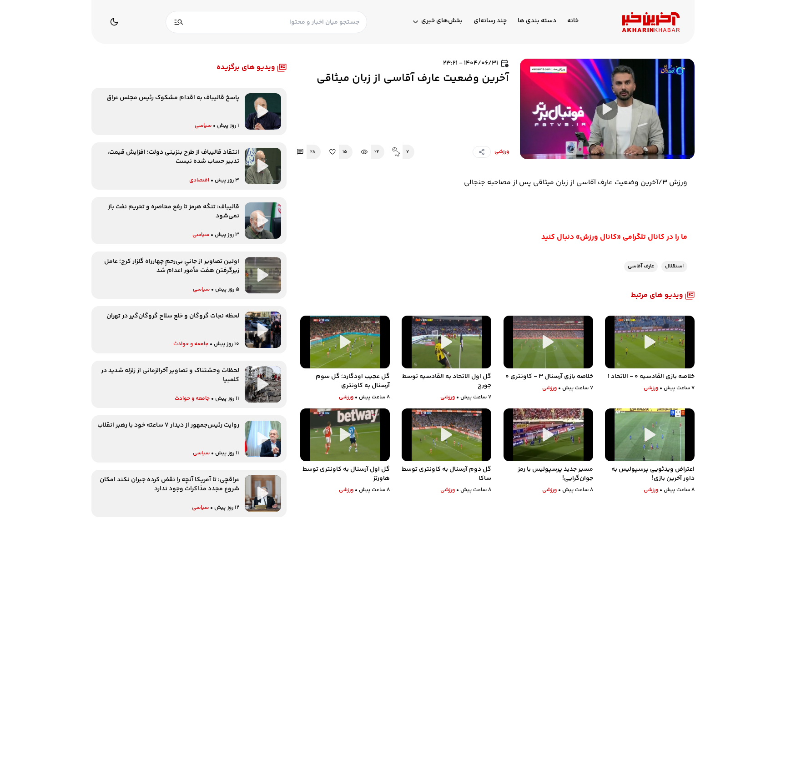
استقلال (674, 266)
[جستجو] (178, 22)
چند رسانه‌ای (490, 21)
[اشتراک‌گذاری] (482, 152)
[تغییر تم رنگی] (114, 22)
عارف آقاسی (641, 266)
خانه (573, 21)
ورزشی (501, 152)
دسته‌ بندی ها (537, 21)
